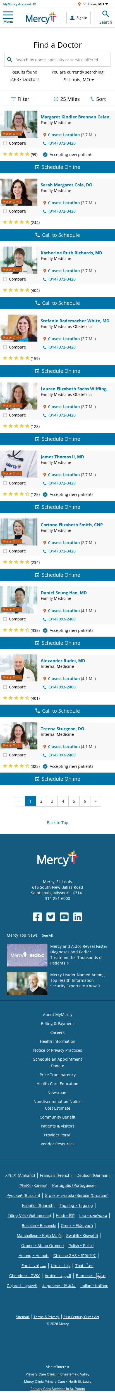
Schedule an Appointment (57, 1059)
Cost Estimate (57, 1108)
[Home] (41, 18)
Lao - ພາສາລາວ (93, 1215)
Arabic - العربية (58, 1275)
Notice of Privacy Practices (57, 1050)
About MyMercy (57, 1014)
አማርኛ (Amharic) (20, 1175)
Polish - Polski (81, 1245)
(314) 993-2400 (62, 619)
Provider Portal (57, 1135)
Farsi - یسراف (33, 1265)
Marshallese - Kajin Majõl (39, 1235)
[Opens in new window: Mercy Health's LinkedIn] (77, 916)
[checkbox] (5, 143)
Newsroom (57, 1092)
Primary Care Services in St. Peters (57, 1389)
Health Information (57, 1041)
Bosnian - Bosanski (39, 1225)
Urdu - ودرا (60, 1265)
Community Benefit (57, 1117)
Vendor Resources (58, 1143)
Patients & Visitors (58, 1126)
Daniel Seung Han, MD (64, 592)
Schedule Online (61, 167)
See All (47, 935)
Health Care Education (57, 1083)
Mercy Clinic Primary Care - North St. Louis (57, 1381)
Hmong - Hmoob (33, 1255)
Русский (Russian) (23, 1195)
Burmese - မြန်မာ (91, 1275)
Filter (23, 99)
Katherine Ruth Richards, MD (71, 252)
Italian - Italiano (94, 1285)
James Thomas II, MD (62, 456)
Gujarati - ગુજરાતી (22, 1285)
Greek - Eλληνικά (77, 1225)
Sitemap (23, 1316)
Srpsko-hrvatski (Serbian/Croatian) (77, 1195)
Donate (57, 1065)
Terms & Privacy (46, 1316)
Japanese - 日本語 (59, 1285)
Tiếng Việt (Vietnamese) (29, 1215)
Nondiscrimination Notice (57, 1101)
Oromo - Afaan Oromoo (42, 1245)
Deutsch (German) (93, 1175)
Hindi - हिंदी (65, 1215)
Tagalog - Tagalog (76, 1205)
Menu (8, 21)
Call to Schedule (61, 235)
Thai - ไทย (84, 1265)
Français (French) (56, 1175)
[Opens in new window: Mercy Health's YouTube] (64, 916)
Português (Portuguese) (74, 1185)
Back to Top (57, 822)
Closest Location (64, 134)
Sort (101, 99)
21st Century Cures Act (81, 1316)
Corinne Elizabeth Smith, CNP (72, 524)
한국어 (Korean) (33, 1185)
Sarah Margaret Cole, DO (66, 184)
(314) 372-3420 (62, 143)
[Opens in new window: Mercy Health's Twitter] (50, 916)
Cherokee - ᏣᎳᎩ (24, 1275)
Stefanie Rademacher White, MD (75, 320)
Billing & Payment (57, 1023)
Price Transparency (58, 1074)
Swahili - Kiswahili (82, 1235)
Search (105, 22)
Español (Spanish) (38, 1205)
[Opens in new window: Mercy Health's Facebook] (37, 916)
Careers (57, 1032)
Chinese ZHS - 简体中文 (74, 1255)
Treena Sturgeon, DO (62, 728)
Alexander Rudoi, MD (63, 660)
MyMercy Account (17, 4)
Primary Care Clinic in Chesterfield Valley (58, 1374)
